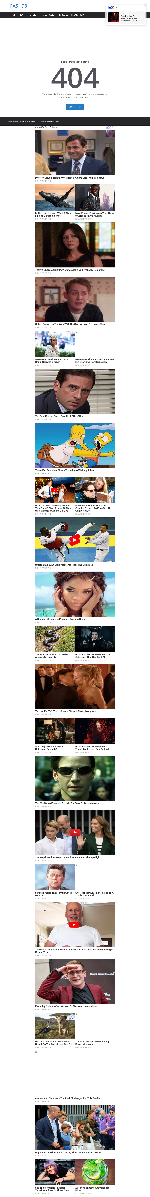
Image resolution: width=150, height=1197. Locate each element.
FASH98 (18, 6)
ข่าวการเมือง (32, 15)
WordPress (54, 121)
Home (12, 15)
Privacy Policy (77, 15)
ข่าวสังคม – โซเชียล (47, 15)
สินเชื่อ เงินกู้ (63, 15)
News (21, 15)
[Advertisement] (75, 35)
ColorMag (42, 121)
